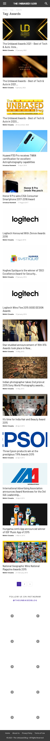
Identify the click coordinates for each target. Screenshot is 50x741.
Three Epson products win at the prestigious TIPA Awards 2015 (20, 452)
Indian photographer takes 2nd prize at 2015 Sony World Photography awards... (24, 383)
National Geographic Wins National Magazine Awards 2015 (21, 567)
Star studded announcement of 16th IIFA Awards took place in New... (25, 346)
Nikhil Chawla (8, 50)
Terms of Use (40, 733)
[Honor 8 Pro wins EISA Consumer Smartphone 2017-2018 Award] (25, 181)
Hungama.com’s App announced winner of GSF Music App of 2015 (24, 530)
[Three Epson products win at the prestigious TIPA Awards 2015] (25, 439)
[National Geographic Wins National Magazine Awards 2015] (25, 552)
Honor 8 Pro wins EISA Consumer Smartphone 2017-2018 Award (20, 197)
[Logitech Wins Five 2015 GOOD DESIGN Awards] (25, 293)
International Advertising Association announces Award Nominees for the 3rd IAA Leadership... (24, 491)
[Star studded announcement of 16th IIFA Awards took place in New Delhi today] (25, 330)
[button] (4, 3)
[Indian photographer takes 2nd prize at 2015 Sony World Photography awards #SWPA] (25, 368)
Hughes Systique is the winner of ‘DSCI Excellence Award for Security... (23, 272)
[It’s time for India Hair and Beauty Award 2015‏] (25, 405)
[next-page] (30, 584)
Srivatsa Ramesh (9, 165)
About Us (15, 733)
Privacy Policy (27, 733)
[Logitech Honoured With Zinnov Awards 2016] (25, 219)
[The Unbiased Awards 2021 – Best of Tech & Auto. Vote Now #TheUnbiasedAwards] (25, 29)
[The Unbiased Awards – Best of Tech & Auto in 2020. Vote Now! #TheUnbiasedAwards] (25, 104)
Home (5, 10)
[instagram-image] (12, 615)
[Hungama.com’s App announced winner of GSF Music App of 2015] (25, 514)
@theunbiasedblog (25, 600)
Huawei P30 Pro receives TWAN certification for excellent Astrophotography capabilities (19, 159)
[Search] (46, 3)
